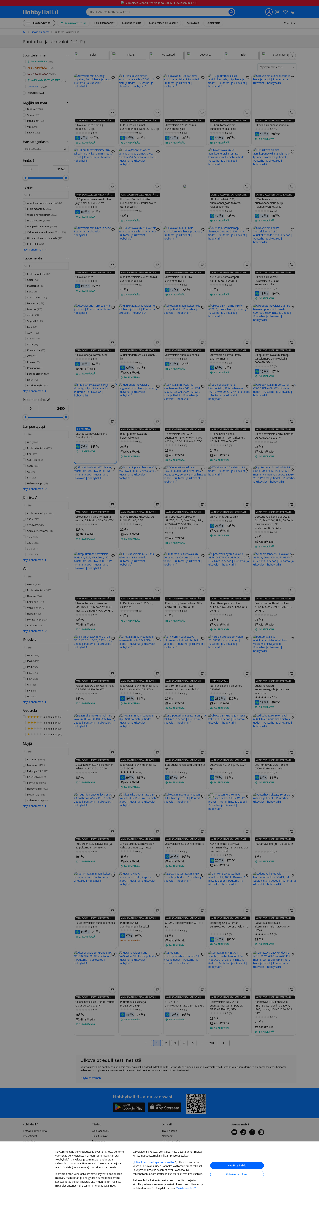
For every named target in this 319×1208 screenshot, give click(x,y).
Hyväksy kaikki (237, 1165)
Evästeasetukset (237, 1174)
